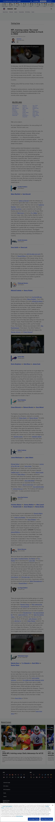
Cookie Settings (19, 816)
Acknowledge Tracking (34, 819)
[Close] (52, 805)
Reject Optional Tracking (46, 819)
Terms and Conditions (7, 806)
